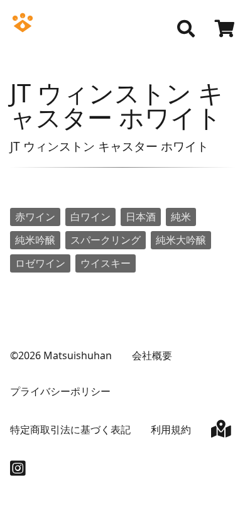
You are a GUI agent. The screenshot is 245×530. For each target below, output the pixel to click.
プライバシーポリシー (60, 391)
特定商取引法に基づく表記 (70, 429)
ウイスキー (105, 263)
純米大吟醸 (181, 240)
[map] (221, 431)
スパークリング (105, 240)
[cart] (225, 30)
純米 (181, 217)
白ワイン (90, 217)
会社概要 (152, 355)
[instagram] (18, 471)
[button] (186, 29)
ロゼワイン (40, 263)
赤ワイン (35, 217)
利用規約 (171, 429)
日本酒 (141, 217)
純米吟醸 (35, 240)
